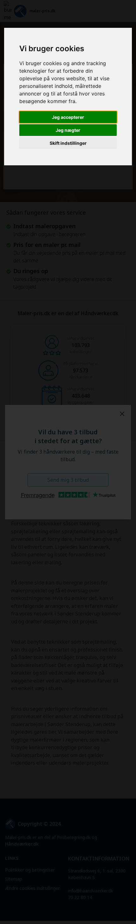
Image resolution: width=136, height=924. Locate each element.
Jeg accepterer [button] (68, 117)
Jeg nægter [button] (68, 130)
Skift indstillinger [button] (68, 143)
